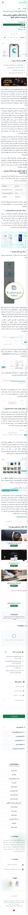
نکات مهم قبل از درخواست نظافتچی (14, 803)
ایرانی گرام (14, 823)
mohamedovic (20, 517)
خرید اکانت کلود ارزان (14, 819)
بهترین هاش (14, 815)
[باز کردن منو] (2, 2)
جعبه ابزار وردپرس (19, 740)
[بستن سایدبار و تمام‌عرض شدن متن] (3, 727)
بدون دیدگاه (20, 29)
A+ (11, 34)
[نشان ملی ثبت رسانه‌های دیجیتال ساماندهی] (10, 884)
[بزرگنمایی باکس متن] (5, 700)
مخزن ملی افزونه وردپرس (17, 732)
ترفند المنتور (14, 771)
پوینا (16, 901)
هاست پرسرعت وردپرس (18, 749)
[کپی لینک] (5, 37)
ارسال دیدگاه (14, 716)
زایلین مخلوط (14, 827)
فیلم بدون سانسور (14, 799)
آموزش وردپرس (19, 736)
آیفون (19, 8)
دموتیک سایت (14, 811)
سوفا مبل (14, 775)
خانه (24, 8)
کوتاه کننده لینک (14, 807)
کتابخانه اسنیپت (19, 744)
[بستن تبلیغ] (3, 79)
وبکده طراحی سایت (14, 795)
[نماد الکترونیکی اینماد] (17, 884)
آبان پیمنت (14, 783)
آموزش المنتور (14, 787)
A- (16, 34)
